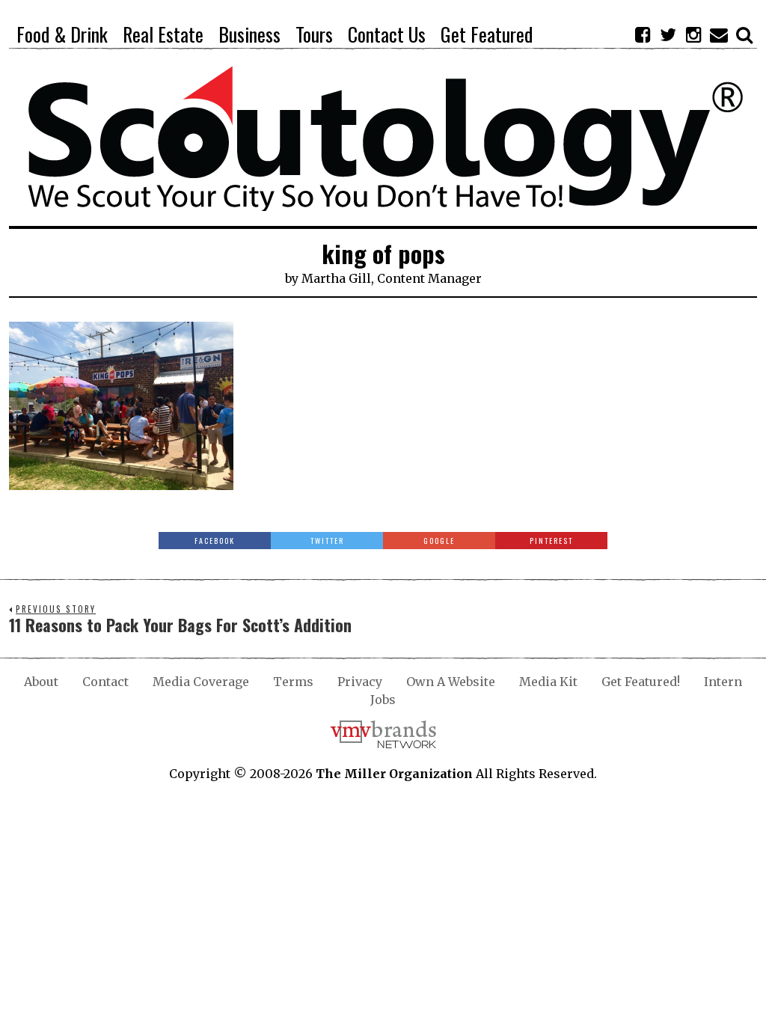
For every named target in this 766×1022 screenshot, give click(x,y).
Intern (723, 681)
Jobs (383, 699)
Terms (293, 681)
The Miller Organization (394, 773)
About (41, 681)
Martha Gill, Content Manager (391, 278)
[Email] (719, 34)
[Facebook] (642, 34)
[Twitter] (668, 34)
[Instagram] (693, 34)
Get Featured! (640, 681)
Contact (105, 681)
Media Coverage (201, 681)
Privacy (359, 681)
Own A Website (450, 681)
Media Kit (548, 681)
